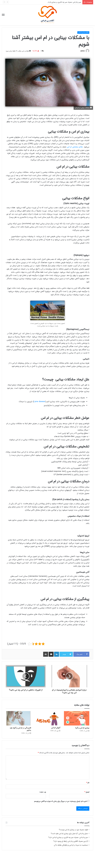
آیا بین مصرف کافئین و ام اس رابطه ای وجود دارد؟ (70, 841)
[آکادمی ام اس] (47, 15)
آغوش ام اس (55, 727)
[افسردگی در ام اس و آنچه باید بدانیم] (18, 718)
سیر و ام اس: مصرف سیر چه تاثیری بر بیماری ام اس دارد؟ (62, 2)
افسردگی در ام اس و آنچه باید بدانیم (20, 729)
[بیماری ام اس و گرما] (76, 718)
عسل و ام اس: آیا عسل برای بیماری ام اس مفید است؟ (69, 833)
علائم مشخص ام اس (75, 146)
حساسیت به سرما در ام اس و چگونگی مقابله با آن (71, 845)
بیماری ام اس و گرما (82, 727)
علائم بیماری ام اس (83, 32)
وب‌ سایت (42, 792)
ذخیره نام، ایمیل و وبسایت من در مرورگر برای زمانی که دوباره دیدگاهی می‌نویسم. (60, 801)
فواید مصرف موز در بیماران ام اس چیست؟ (73, 829)
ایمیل (86, 792)
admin (82, 51)
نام (87, 782)
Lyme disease (39, 401)
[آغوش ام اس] (47, 718)
